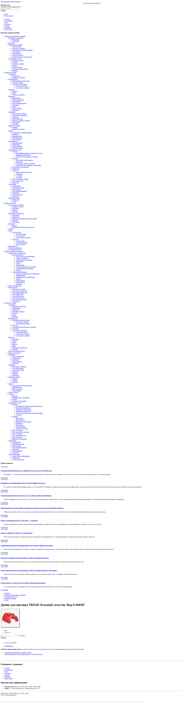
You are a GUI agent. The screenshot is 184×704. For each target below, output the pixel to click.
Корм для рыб (12, 287)
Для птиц (15, 239)
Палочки (15, 220)
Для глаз (15, 325)
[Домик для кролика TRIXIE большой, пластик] (10, 627)
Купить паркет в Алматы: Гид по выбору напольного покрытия (23, 583)
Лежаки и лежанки (18, 129)
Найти (3, 10)
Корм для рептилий (14, 286)
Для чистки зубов (18, 370)
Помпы (18, 279)
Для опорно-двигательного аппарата (24, 327)
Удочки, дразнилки (18, 95)
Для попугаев (16, 232)
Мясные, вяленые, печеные (21, 120)
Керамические (17, 136)
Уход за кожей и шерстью (20, 432)
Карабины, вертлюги (19, 306)
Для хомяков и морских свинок (22, 50)
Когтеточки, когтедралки (20, 167)
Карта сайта (8, 29)
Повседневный (17, 194)
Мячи (14, 93)
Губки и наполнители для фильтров (27, 273)
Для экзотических (22, 242)
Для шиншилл (17, 53)
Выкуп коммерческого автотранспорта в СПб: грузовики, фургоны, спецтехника (29, 570)
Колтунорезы (20, 420)
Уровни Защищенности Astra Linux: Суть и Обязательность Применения (26, 495)
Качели (14, 225)
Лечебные (15, 105)
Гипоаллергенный (18, 187)
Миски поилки (17, 67)
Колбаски (15, 117)
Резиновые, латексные (19, 347)
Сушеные (15, 124)
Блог (6, 22)
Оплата (7, 26)
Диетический (16, 189)
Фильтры (19, 284)
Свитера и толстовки (19, 401)
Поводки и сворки (18, 311)
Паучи (14, 107)
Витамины (15, 39)
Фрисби (14, 349)
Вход (6, 14)
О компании (9, 21)
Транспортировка (14, 198)
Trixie (6, 600)
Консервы (11, 96)
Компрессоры (20, 275)
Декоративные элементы (24, 260)
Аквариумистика (17, 255)
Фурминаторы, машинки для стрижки (28, 165)
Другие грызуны (17, 55)
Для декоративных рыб (19, 292)
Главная (7, 19)
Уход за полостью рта (19, 435)
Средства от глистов (22, 88)
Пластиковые (16, 139)
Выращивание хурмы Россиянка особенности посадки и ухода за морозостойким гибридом (32, 508)
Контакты (8, 27)
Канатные (15, 339)
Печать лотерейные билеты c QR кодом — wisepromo (19, 520)
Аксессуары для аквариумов (25, 256)
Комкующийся (17, 146)
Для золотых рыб (17, 296)
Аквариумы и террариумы (17, 253)
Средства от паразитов (19, 84)
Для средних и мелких (23, 237)
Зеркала (14, 210)
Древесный (16, 144)
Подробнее (4, 477)
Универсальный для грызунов (22, 57)
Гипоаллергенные (18, 100)
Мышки (14, 91)
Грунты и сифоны (22, 258)
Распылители (20, 280)
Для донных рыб (17, 294)
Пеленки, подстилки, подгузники (27, 156)
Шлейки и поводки (18, 77)
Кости (14, 342)
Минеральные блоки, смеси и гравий (24, 218)
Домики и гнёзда (17, 206)
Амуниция (11, 74)
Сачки (18, 263)
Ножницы (19, 162)
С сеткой (19, 177)
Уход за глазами (17, 430)
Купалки (15, 212)
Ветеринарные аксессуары (21, 81)
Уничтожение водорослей (24, 268)
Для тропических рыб (19, 299)
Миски (10, 131)
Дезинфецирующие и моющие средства (29, 406)
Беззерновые (16, 98)
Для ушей (15, 329)
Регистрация (9, 16)
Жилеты (15, 396)
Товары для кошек (10, 72)
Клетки (14, 65)
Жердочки (15, 208)
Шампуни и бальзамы (19, 439)
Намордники (16, 308)
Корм (10, 230)
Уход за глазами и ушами (20, 179)
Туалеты (15, 170)
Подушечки (16, 122)
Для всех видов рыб (18, 289)
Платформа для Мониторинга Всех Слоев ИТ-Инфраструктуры (23, 483)
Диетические (16, 101)
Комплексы (16, 168)
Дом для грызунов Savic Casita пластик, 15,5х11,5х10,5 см (23, 654)
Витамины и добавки (19, 113)
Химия (18, 270)
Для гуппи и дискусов (19, 291)
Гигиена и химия (17, 60)
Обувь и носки (13, 392)
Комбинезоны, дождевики (20, 397)
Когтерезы (19, 418)
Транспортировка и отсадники (26, 267)
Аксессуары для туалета (24, 172)
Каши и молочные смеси (16, 351)
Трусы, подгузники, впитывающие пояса (29, 413)
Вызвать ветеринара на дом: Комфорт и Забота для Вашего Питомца (25, 558)
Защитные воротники (23, 323)
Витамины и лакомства (16, 38)
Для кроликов (16, 46)
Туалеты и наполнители (20, 69)
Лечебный (15, 193)
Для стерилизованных (19, 103)
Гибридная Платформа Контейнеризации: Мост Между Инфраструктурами (27, 545)
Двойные (15, 134)
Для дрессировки (17, 368)
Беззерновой (16, 186)
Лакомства (15, 41)
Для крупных (20, 236)
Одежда (11, 394)
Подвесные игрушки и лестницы (23, 227)
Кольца (14, 341)
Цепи (14, 315)
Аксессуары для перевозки (21, 456)
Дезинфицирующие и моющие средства (29, 153)
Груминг (15, 62)
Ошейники (15, 76)
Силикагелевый (17, 148)
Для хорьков (16, 51)
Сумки (14, 201)
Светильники (20, 282)
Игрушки (11, 43)
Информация (9, 646)
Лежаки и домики (14, 125)
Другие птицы (21, 244)
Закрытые (19, 174)
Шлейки (15, 70)
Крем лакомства (17, 119)
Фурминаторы (20, 427)
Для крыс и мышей (18, 48)
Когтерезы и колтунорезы (24, 160)
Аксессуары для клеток (16, 205)
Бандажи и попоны (22, 322)
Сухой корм (12, 184)
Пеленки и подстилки (23, 411)
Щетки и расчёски (22, 428)
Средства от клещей (22, 335)
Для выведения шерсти (19, 115)
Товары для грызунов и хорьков (15, 36)
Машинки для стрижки (23, 421)
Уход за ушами (17, 437)
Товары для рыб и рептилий (14, 251)
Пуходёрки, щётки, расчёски (25, 163)
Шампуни (15, 182)
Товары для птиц (10, 203)
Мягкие (14, 344)
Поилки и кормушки (15, 248)
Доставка (8, 24)
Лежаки (14, 380)
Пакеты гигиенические (23, 409)
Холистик (15, 110)
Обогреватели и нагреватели (25, 277)
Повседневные (17, 108)
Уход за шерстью (17, 181)
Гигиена (15, 151)
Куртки (14, 399)
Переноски (15, 199)
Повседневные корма (15, 45)
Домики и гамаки (18, 64)
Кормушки (19, 261)
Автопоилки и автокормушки (22, 132)
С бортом (19, 175)
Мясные (15, 373)
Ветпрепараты (13, 79)
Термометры (20, 265)
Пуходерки (19, 425)
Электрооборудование (19, 272)
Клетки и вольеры (14, 353)
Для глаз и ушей (17, 82)
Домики (15, 127)
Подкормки (16, 222)
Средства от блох (21, 86)
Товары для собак (10, 303)
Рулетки (15, 313)
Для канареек (20, 241)
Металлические (17, 138)
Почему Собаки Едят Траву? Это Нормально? (17, 533)
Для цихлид (16, 301)
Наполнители (12, 141)
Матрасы (15, 382)
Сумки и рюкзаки (18, 459)
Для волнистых (21, 234)
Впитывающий (17, 143)
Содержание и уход (14, 58)
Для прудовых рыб (18, 298)
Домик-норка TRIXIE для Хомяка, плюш (18, 652)
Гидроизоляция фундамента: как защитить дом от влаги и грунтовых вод (26, 471)
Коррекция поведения (23, 155)
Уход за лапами (17, 434)
